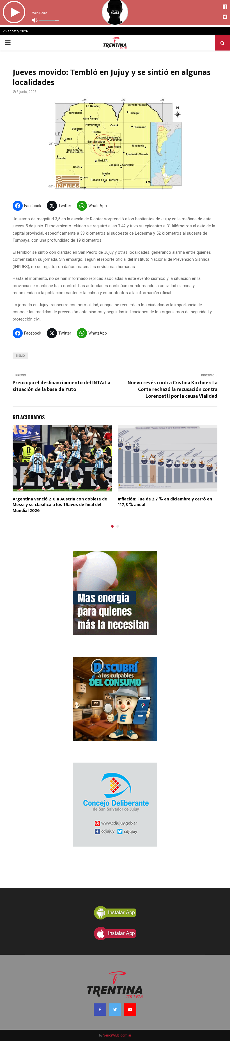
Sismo (20, 355)
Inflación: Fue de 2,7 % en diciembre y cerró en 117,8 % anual (165, 502)
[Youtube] (130, 1009)
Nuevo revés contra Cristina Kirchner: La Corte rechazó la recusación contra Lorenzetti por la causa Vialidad (172, 390)
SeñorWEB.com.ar (117, 1035)
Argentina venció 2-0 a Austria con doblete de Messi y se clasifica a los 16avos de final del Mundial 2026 (60, 505)
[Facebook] (100, 1009)
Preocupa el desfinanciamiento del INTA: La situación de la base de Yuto (61, 386)
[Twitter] (115, 1009)
